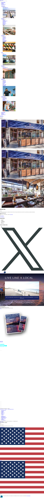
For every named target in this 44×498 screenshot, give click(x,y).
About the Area (3, 5)
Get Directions (11, 214)
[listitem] (13, 302)
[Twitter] (22, 270)
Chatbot (2, 414)
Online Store (2, 419)
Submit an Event (3, 112)
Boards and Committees (4, 417)
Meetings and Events (3, 410)
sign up (1, 308)
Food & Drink (2, 35)
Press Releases (3, 412)
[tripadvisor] (2, 407)
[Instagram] (1, 227)
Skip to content (1, 0)
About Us (2, 415)
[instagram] (1, 402)
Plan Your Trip (3, 79)
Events (2, 52)
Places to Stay (2, 65)
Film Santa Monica (3, 2)
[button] (22, 477)
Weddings (2, 3)
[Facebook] (1, 226)
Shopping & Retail (3, 96)
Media (2, 413)
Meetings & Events (3, 4)
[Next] (43, 290)
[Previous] (1, 290)
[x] (22, 401)
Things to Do (2, 18)
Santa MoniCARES (3, 416)
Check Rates (1, 116)
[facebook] (1, 350)
